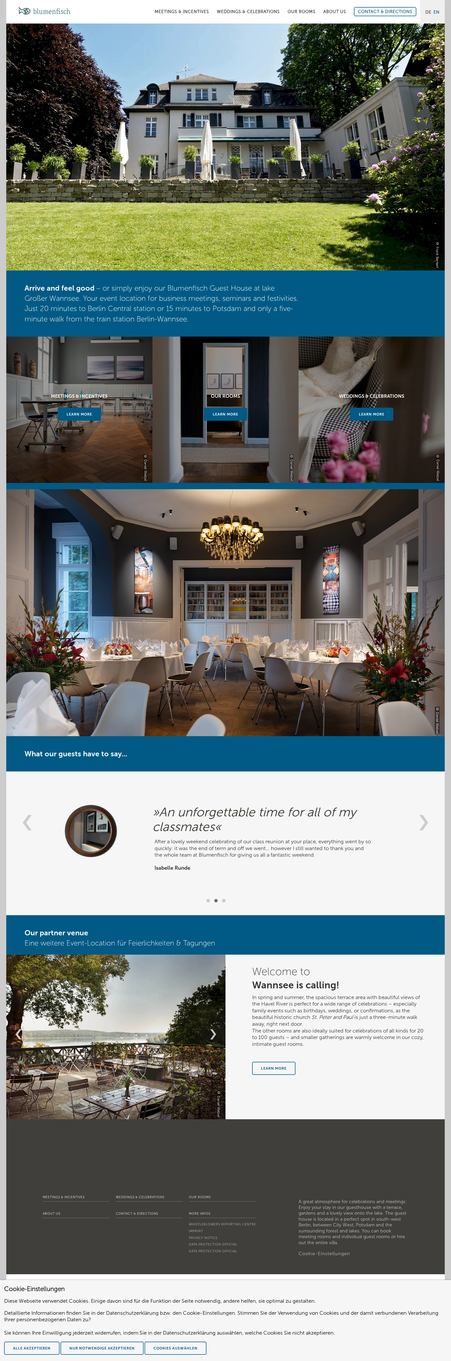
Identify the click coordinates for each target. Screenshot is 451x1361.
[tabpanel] (225, 856)
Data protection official (213, 1244)
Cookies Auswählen (175, 1348)
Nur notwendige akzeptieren (102, 1348)
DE (428, 12)
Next (424, 823)
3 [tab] (224, 901)
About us (51, 1213)
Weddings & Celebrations (140, 1197)
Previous (27, 823)
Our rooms (200, 1197)
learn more (79, 414)
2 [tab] (216, 901)
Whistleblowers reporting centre (222, 1224)
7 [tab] (135, 1114)
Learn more (225, 414)
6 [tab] (127, 1114)
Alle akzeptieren (32, 1348)
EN (437, 12)
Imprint (196, 1231)
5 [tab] (119, 1114)
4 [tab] (111, 1114)
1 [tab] (208, 901)
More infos (199, 1213)
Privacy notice (203, 1238)
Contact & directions (137, 1213)
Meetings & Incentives (64, 1197)
